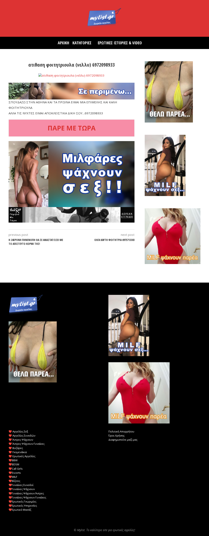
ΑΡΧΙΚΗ (63, 43)
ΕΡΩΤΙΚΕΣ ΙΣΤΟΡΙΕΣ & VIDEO (120, 43)
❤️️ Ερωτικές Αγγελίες (22, 456)
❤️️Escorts (15, 473)
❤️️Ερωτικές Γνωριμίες (22, 501)
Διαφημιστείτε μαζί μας (122, 439)
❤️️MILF (13, 477)
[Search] (149, 43)
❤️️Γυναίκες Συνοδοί (21, 485)
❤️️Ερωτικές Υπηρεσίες (23, 505)
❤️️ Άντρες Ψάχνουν (21, 439)
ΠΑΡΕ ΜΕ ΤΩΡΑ (72, 128)
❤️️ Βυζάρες (16, 448)
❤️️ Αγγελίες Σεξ (18, 431)
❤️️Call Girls (16, 468)
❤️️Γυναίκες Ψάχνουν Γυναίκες (27, 497)
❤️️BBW (13, 460)
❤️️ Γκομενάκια (18, 452)
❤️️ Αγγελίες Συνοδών (22, 435)
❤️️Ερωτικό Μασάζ (20, 509)
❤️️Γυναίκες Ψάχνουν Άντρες (26, 493)
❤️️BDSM (14, 464)
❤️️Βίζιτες (14, 481)
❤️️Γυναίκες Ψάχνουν (22, 489)
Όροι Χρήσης (116, 435)
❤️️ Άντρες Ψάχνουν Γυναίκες (26, 444)
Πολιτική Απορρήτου (121, 431)
